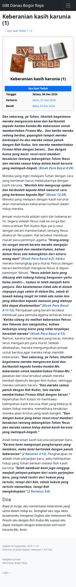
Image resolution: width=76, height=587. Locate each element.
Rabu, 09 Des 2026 (44, 106)
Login (5, 572)
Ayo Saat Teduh (16, 31)
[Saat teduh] (38, 57)
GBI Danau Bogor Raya (23, 5)
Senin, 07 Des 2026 (44, 100)
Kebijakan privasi (11, 559)
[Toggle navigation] (68, 5)
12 (30, 31)
